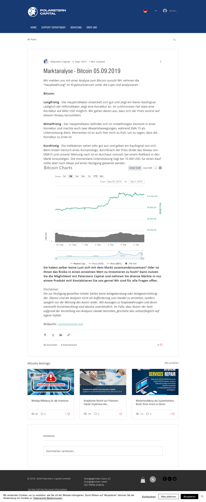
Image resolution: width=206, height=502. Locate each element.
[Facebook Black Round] (165, 479)
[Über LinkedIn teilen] (60, 334)
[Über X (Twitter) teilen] (52, 334)
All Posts (31, 39)
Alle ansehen (172, 362)
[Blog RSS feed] (153, 479)
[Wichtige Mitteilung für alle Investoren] (51, 382)
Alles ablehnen (168, 496)
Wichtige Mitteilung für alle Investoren (50, 400)
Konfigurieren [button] (149, 496)
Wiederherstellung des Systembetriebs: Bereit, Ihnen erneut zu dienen (155, 402)
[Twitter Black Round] (175, 479)
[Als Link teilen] (68, 334)
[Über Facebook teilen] (45, 334)
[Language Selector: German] (150, 10)
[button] (174, 39)
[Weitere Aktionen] (161, 61)
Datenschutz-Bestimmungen (47, 498)
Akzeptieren (189, 496)
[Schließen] (202, 496)
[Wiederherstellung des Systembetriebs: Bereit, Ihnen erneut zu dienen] (155, 382)
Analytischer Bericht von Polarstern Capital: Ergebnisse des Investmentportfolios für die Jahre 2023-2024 (101, 402)
